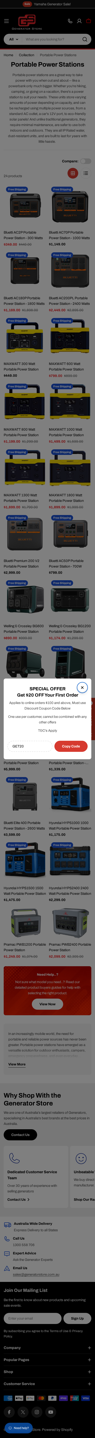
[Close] (82, 687)
